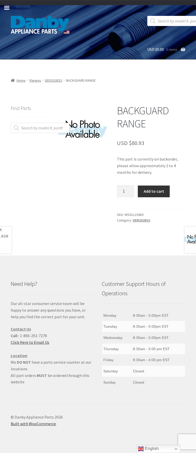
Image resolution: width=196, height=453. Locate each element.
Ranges (35, 80)
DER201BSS (53, 80)
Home (21, 80)
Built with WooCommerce (33, 423)
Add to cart (154, 191)
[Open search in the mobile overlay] (40, 128)
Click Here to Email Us (30, 342)
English (151, 448)
